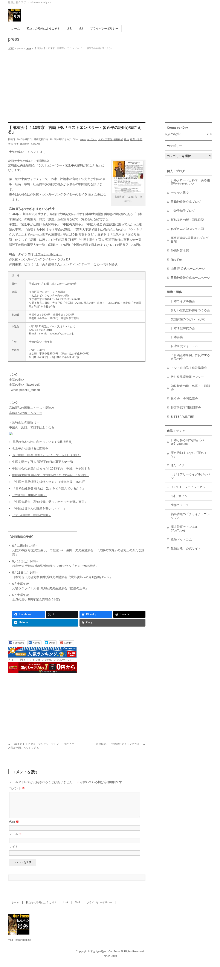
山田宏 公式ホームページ (188, 268)
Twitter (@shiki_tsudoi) (24, 389)
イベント (92, 139)
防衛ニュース (180, 505)
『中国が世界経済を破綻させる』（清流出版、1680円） (50, 482)
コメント (17, 788)
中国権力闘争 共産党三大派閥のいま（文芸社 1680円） (50, 475)
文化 (10, 144)
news (83, 139)
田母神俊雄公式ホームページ (190, 277)
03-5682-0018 (43, 329)
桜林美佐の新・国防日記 (187, 220)
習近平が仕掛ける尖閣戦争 (30, 448)
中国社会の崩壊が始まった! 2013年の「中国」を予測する (51, 468)
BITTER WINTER (182, 416)
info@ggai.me (23, 939)
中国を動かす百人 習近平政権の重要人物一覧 (42, 461)
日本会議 (177, 337)
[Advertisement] (110, 83)
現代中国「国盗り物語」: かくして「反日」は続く (46, 455)
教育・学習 (136, 139)
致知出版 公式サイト (186, 548)
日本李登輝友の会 (183, 328)
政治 (126, 139)
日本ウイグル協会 (183, 301)
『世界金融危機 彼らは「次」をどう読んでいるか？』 (48, 488)
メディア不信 (105, 139)
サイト (13, 846)
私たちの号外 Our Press (105, 951)
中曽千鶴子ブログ (183, 210)
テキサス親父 (180, 192)
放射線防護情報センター (187, 377)
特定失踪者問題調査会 (186, 407)
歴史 (16, 144)
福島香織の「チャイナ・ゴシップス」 (190, 515)
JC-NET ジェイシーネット (190, 487)
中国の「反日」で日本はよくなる (32, 427)
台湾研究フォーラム (184, 346)
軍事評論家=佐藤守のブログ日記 (190, 239)
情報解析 (118, 139)
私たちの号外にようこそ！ (41, 902)
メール (15, 834)
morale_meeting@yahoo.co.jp (56, 333)
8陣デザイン (179, 496)
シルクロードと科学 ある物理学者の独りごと (190, 182)
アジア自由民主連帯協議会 (189, 368)
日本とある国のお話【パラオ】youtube (189, 441)
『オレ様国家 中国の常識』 (31, 515)
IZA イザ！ (179, 465)
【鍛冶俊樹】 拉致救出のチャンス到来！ (119, 743)
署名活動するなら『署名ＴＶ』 (189, 454)
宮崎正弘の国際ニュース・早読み (31, 408)
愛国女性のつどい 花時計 (189, 319)
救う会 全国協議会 (184, 398)
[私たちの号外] (14, 17)
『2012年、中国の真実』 (29, 495)
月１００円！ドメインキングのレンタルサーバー (41, 660)
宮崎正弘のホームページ (25, 413)
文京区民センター (39, 291)
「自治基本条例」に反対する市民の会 (190, 356)
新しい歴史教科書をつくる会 (190, 310)
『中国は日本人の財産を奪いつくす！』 (39, 508)
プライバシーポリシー (99, 902)
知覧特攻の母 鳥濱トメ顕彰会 (190, 387)
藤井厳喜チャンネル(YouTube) (184, 528)
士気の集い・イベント (24, 152)
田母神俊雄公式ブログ (186, 201)
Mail (77, 902)
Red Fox (176, 259)
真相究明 (24, 144)
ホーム (15, 902)
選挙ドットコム (181, 539)
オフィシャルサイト (48, 254)
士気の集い (16, 379)
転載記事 (35, 144)
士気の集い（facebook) (25, 384)
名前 (14, 821)
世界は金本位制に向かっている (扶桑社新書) (42, 441)
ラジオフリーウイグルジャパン (190, 476)
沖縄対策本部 (180, 250)
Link (65, 902)
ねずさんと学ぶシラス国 (187, 229)
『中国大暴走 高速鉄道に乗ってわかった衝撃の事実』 (49, 502)
